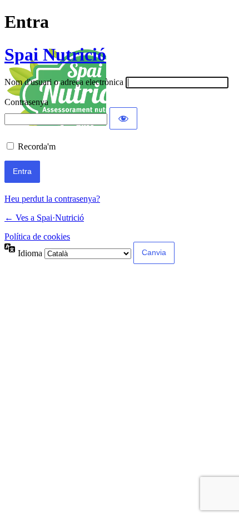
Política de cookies (37, 236)
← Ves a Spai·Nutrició (44, 217)
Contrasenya (26, 102)
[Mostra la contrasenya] (123, 118)
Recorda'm (37, 146)
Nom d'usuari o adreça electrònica (63, 82)
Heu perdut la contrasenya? (52, 198)
